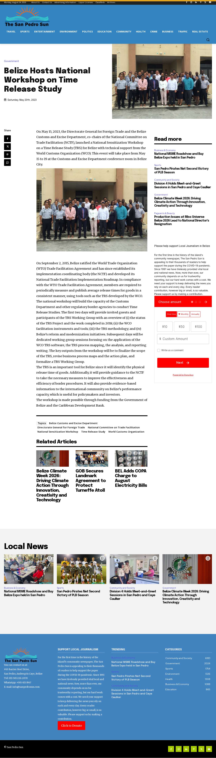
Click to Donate (71, 725)
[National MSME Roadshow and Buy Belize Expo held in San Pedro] (28, 569)
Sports (157, 165)
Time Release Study (93, 431)
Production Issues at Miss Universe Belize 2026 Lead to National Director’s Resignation (181, 220)
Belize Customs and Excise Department (73, 423)
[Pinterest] (201, 2)
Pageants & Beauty (164, 213)
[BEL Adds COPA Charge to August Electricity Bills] (131, 458)
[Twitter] (205, 2)
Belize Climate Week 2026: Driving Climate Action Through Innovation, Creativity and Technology (52, 486)
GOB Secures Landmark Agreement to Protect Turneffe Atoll (91, 481)
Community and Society (166, 179)
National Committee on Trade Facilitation (114, 427)
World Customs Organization (126, 431)
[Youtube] (210, 2)
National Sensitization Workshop (57, 431)
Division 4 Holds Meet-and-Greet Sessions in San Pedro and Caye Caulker (133, 595)
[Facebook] (186, 2)
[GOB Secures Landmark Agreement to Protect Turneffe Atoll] (92, 458)
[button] (208, 40)
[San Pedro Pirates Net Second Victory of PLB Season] (81, 569)
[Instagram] (191, 2)
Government (11, 61)
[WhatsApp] (7, 162)
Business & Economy (165, 150)
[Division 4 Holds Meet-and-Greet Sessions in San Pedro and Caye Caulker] (134, 569)
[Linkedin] (196, 2)
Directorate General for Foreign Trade (61, 427)
